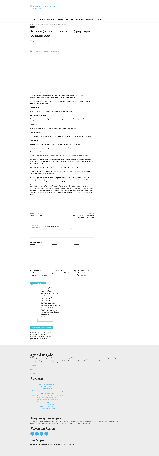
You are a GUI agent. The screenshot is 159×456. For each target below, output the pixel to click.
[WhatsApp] (59, 45)
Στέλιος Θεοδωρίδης (39, 41)
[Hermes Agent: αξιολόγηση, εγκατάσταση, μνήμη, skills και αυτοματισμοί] (34, 313)
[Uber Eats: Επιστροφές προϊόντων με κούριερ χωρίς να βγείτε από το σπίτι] (62, 253)
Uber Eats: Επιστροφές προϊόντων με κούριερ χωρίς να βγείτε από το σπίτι (61, 272)
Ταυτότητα (33, 365)
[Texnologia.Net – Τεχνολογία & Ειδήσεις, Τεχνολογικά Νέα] (45, 10)
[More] (64, 45)
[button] (32, 448)
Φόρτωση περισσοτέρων (44, 320)
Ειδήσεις (37, 24)
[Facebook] (47, 45)
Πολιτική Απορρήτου (35, 373)
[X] (51, 45)
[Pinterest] (55, 45)
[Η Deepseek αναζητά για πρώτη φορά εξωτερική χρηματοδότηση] (34, 299)
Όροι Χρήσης (33, 369)
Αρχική (32, 24)
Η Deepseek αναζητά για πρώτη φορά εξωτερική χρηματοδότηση (50, 298)
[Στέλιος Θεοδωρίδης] (31, 41)
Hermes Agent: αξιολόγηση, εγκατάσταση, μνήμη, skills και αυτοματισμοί (49, 312)
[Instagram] (49, 232)
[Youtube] (46, 434)
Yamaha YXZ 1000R (36, 216)
